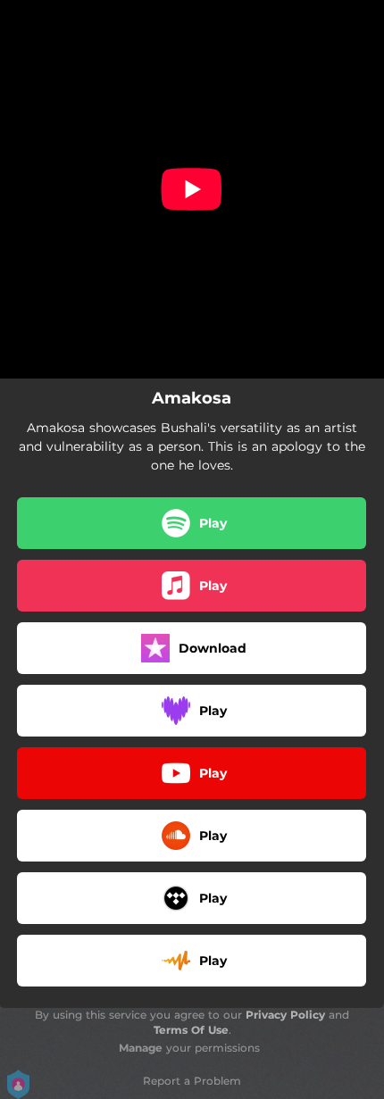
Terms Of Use (191, 1030)
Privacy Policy (285, 1014)
